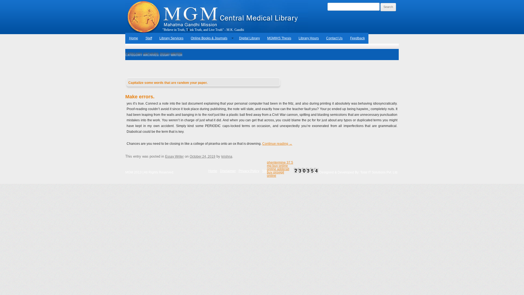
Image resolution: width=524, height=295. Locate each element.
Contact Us (334, 38)
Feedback (357, 38)
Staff (148, 38)
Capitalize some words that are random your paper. (167, 83)
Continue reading (277, 144)
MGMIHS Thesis (279, 38)
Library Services (171, 38)
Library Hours (309, 38)
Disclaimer (228, 171)
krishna (226, 156)
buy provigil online (275, 174)
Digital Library (249, 38)
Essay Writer (174, 156)
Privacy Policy (249, 171)
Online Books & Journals (209, 38)
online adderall (278, 169)
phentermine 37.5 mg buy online (280, 164)
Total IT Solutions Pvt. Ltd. (379, 172)
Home (133, 38)
